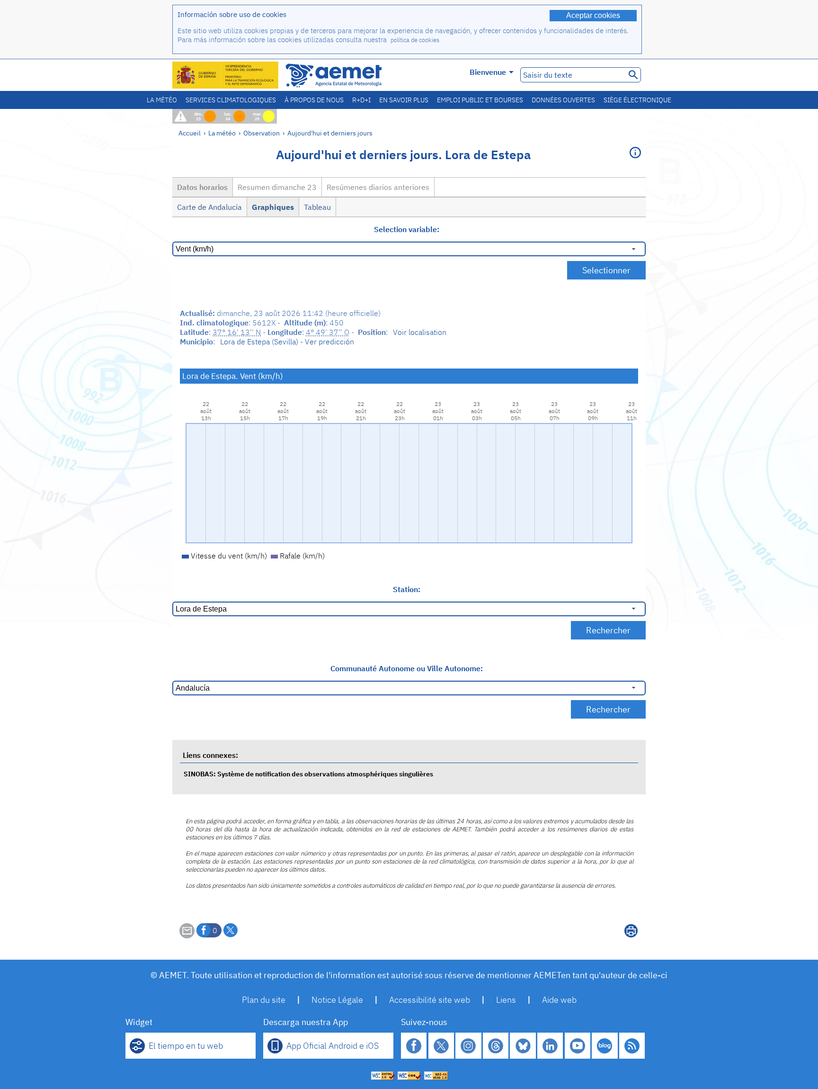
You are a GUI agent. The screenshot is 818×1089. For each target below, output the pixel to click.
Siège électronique (637, 100)
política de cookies (415, 40)
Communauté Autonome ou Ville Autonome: (406, 668)
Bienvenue (488, 72)
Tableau (317, 207)
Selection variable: (406, 229)
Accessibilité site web (429, 999)
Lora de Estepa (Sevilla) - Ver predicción (287, 341)
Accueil (189, 132)
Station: (406, 589)
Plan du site (263, 999)
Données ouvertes (563, 100)
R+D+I (361, 100)
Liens (506, 999)
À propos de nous (314, 100)
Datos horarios (202, 187)
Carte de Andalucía (209, 207)
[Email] (187, 935)
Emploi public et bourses (480, 100)
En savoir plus (403, 100)
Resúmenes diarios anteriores (378, 187)
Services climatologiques (231, 100)
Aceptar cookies (593, 15)
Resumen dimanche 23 (277, 187)
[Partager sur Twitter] (230, 930)
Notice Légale (337, 999)
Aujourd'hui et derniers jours (330, 132)
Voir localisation (419, 332)
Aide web (559, 999)
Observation (261, 132)
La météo (162, 100)
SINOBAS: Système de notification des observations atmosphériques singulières (308, 773)
